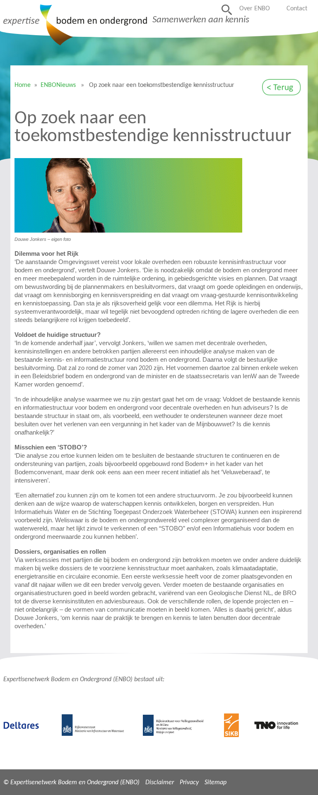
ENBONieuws (58, 85)
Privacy (189, 782)
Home (22, 85)
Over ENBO (254, 8)
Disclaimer (159, 782)
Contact (297, 8)
